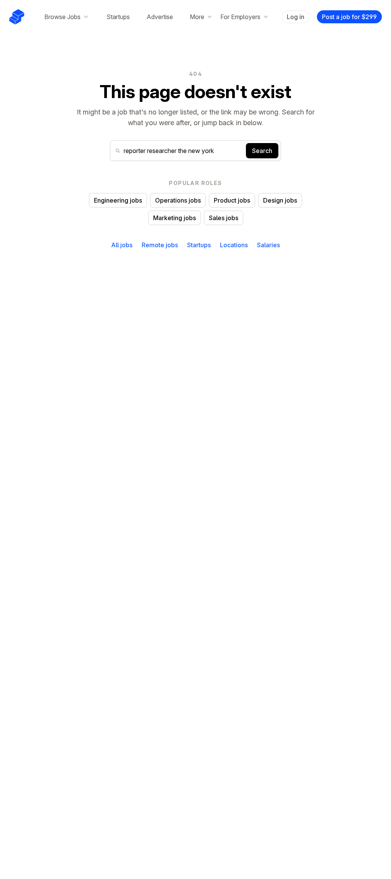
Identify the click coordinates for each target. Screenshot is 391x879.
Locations (234, 245)
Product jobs (232, 200)
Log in (295, 17)
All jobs (121, 245)
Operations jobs (178, 200)
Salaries (268, 245)
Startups (118, 17)
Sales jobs (223, 218)
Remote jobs (160, 245)
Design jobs (280, 200)
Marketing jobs (174, 218)
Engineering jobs (118, 200)
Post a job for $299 (349, 17)
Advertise (160, 17)
